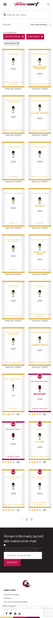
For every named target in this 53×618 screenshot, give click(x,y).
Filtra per (7, 24)
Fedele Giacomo (13, 362)
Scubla (13, 269)
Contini (40, 223)
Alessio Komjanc (13, 316)
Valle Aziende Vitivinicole (40, 503)
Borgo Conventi (39, 177)
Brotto (13, 223)
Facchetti (13, 409)
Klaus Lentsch (39, 409)
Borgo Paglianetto (40, 362)
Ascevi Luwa (40, 269)
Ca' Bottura (13, 457)
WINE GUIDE (10, 590)
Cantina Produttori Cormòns (13, 83)
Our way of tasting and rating (15, 601)
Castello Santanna (13, 130)
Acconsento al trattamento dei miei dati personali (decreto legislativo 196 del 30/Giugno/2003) (23, 549)
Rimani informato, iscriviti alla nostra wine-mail (23, 538)
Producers (8, 598)
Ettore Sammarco (39, 84)
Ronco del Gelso (39, 457)
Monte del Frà (39, 130)
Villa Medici (13, 177)
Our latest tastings (11, 594)
